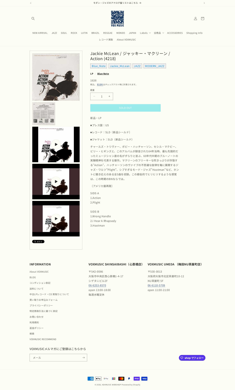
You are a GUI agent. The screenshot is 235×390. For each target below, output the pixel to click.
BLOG (33, 277)
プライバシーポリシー (41, 305)
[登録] (83, 357)
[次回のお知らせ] (204, 3)
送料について (37, 288)
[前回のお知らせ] (30, 3)
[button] (33, 18)
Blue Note (103, 73)
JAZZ (137, 66)
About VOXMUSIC (39, 271)
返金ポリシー (37, 328)
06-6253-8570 (97, 285)
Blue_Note (99, 66)
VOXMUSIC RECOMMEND (43, 339)
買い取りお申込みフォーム (44, 299)
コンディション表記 (40, 282)
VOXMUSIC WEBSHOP (111, 384)
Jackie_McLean (120, 66)
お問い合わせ (37, 316)
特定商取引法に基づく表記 (44, 311)
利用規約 (34, 322)
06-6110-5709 (156, 285)
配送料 (100, 84)
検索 (32, 333)
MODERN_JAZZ (154, 66)
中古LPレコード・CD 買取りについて (49, 294)
